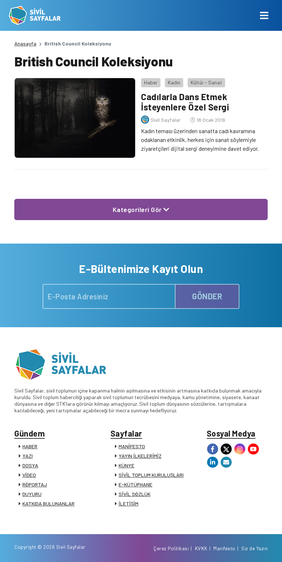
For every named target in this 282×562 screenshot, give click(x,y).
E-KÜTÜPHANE (135, 484)
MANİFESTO (132, 446)
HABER (29, 446)
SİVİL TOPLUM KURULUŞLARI (151, 475)
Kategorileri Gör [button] (138, 209)
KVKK (201, 548)
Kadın (174, 82)
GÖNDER (207, 296)
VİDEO (29, 475)
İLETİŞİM (128, 503)
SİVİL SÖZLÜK (135, 494)
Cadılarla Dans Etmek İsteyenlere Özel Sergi (185, 102)
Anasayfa (25, 43)
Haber (151, 82)
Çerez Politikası (171, 548)
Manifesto (224, 548)
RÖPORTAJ (34, 484)
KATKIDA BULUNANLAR (48, 503)
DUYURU (31, 494)
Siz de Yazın (254, 548)
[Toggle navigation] (264, 15)
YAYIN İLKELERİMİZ (140, 456)
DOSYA (30, 465)
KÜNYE (126, 465)
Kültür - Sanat (206, 82)
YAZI (27, 456)
